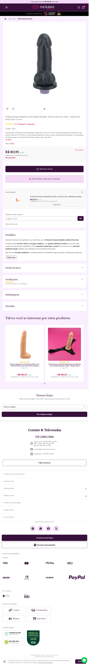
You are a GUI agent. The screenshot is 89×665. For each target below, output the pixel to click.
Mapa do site (9, 510)
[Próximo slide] (82, 192)
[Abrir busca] (78, 7)
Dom (12, 143)
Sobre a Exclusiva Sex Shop (14, 474)
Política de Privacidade (12, 503)
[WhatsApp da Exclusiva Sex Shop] (41, 529)
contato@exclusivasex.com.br (44, 449)
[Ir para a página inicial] (43, 7)
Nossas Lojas (9, 481)
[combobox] (44, 407)
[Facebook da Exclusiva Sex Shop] (48, 529)
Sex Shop (12, 19)
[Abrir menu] (6, 7)
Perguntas (31, 124)
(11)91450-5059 (48, 454)
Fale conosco (45, 463)
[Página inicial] (5, 19)
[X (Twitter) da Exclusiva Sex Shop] (56, 529)
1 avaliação (21, 124)
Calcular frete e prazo (14, 214)
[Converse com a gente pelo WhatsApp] (84, 660)
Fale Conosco (9, 517)
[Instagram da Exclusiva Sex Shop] (33, 529)
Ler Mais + (8, 139)
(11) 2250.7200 (44, 436)
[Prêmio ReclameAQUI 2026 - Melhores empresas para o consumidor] (33, 638)
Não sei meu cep (11, 224)
